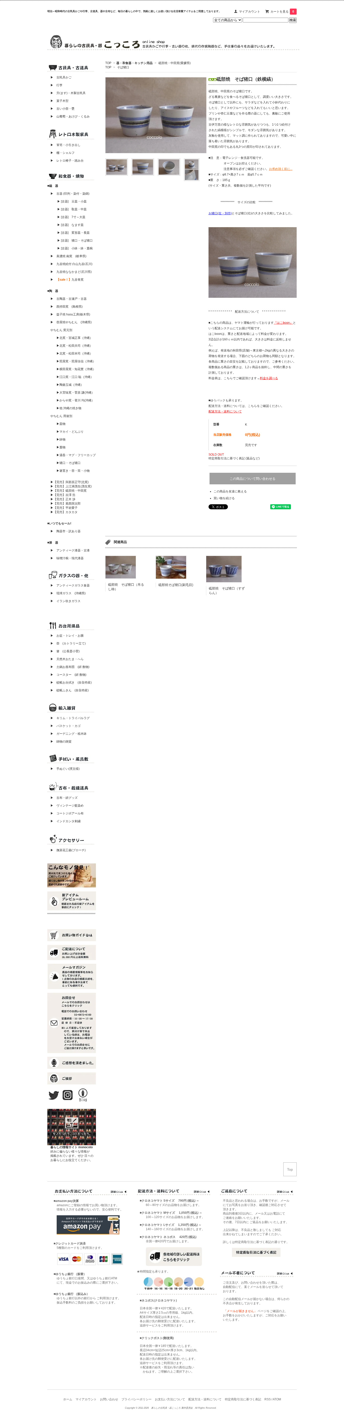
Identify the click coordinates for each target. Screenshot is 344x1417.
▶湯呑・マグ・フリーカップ (76, 455)
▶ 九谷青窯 (67, 279)
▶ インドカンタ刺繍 (64, 821)
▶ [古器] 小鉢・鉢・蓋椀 (75, 248)
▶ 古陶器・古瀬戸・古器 (68, 299)
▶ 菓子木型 (57, 101)
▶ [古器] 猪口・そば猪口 (75, 240)
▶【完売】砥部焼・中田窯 (68, 490)
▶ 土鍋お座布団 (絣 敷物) (69, 667)
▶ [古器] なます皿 (70, 225)
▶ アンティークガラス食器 (70, 585)
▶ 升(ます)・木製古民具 (66, 93)
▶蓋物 (60, 447)
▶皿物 (60, 424)
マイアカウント (249, 11)
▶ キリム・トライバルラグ (70, 718)
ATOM (277, 1399)
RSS (267, 1399)
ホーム (67, 1399)
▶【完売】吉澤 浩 (64, 495)
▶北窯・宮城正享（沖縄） (74, 338)
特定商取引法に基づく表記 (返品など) (234, 458)
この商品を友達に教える (230, 491)
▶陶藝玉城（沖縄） (70, 385)
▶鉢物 (60, 439)
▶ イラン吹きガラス (65, 601)
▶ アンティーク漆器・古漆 (70, 550)
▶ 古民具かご (59, 77)
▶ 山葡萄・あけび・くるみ (68, 116)
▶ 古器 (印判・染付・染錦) (69, 193)
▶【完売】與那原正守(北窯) (69, 482)
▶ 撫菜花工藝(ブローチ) (66, 850)
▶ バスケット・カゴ (65, 726)
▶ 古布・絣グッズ (62, 798)
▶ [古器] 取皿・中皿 (72, 209)
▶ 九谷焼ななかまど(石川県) (71, 272)
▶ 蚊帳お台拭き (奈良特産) (71, 682)
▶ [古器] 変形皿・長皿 (73, 232)
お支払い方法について (170, 1399)
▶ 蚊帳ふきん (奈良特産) (69, 690)
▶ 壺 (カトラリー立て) (68, 643)
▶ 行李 (54, 85)
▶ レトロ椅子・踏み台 (67, 160)
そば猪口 (123, 67)
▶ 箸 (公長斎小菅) (65, 651)
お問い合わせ (109, 1399)
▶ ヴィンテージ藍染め (65, 805)
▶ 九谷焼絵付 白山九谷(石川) (69, 264)
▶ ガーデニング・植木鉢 (67, 733)
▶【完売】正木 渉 (62, 499)
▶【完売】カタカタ (64, 512)
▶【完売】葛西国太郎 (65, 503)
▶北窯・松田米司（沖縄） (74, 353)
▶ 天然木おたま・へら (67, 659)
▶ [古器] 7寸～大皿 (71, 217)
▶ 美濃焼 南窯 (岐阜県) (68, 256)
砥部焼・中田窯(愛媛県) (174, 63)
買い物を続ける (224, 498)
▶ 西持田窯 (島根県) (66, 306)
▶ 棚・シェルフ (62, 153)
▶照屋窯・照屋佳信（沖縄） (76, 361)
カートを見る (282, 11)
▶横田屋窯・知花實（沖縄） (76, 369)
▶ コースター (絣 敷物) (68, 674)
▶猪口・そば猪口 (68, 463)
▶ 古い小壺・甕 (62, 108)
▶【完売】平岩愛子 (64, 508)
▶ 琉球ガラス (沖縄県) (68, 593)
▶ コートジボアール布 (65, 813)
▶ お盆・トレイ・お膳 (67, 635)
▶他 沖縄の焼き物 (68, 408)
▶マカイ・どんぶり (70, 431)
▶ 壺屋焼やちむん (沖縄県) (71, 322)
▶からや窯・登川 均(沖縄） (75, 400)
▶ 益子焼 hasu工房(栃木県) (70, 314)
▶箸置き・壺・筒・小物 (73, 471)
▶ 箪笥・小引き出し (65, 145)
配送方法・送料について (205, 1399)
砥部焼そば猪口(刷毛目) (175, 585)
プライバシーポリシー (136, 1399)
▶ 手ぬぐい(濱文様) (65, 769)
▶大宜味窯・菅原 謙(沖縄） (75, 392)
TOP (108, 63)
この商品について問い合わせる (253, 479)
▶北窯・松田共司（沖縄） (74, 345)
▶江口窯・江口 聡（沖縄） (74, 377)
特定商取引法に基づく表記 (243, 1399)
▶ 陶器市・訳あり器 (65, 531)
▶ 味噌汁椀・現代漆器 (67, 558)
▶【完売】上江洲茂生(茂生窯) (71, 486)
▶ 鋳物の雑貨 (61, 741)
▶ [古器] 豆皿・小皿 (72, 201)
